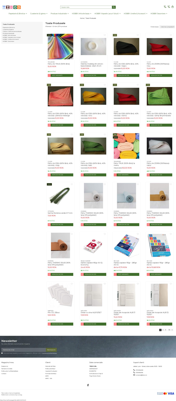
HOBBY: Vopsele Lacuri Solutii (12, 37)
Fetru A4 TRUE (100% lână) (59, 64)
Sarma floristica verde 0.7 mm (60, 213)
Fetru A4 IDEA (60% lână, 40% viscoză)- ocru (93, 115)
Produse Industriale (8, 33)
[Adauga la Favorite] (71, 35)
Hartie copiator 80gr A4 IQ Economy (91, 264)
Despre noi (4, 366)
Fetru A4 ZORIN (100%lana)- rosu (158, 65)
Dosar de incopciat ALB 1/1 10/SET (124, 313)
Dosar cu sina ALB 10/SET (91, 312)
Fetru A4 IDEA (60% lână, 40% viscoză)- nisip (60, 164)
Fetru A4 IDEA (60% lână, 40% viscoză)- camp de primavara (159, 115)
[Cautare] (114, 7)
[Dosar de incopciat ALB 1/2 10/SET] (159, 295)
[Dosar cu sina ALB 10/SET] (93, 295)
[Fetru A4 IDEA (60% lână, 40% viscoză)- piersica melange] (60, 96)
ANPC (47, 376)
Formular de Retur (50, 373)
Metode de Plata (50, 366)
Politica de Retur (50, 368)
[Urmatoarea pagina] (172, 330)
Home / (82, 18)
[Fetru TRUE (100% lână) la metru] (126, 146)
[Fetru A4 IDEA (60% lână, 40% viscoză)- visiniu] (126, 96)
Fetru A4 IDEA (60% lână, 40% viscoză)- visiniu (126, 115)
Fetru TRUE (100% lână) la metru (124, 164)
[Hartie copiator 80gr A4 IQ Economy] (93, 245)
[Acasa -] (11, 7)
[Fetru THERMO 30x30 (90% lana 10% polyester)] (93, 195)
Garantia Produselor (51, 371)
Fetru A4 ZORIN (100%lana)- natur (158, 164)
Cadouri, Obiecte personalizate (12, 31)
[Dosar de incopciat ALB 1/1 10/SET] (126, 295)
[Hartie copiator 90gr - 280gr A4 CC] (126, 245)
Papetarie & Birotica (9, 27)
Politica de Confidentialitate (49, 353)
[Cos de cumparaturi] (172, 7)
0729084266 (139, 372)
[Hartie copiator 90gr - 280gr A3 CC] (159, 245)
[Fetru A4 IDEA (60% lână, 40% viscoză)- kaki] (93, 146)
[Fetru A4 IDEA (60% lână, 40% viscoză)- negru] (126, 46)
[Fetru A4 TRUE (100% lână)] (60, 46)
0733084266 (139, 370)
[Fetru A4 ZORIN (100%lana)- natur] (159, 146)
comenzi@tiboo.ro (141, 375)
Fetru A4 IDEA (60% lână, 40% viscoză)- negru (126, 65)
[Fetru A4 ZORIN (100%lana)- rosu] (159, 46)
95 (169, 330)
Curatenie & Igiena (8, 29)
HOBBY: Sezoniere (8, 41)
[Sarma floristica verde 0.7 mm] (60, 195)
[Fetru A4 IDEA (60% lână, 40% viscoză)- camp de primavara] (159, 96)
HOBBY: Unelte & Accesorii (11, 39)
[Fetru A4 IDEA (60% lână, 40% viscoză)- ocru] (93, 96)
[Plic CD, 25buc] (60, 295)
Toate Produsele (91, 18)
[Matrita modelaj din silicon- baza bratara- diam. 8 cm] (93, 46)
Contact (3, 373)
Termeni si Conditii (6, 368)
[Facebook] (88, 385)
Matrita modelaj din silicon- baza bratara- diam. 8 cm (92, 65)
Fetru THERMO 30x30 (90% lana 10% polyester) (92, 214)
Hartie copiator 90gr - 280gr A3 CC (158, 264)
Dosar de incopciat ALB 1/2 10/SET (158, 313)
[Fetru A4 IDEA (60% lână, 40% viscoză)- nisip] (60, 146)
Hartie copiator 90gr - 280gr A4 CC (125, 264)
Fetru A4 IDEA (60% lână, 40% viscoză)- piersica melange (60, 115)
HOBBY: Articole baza (9, 35)
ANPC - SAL (48, 378)
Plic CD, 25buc (54, 312)
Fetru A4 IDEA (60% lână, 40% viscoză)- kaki (93, 164)
